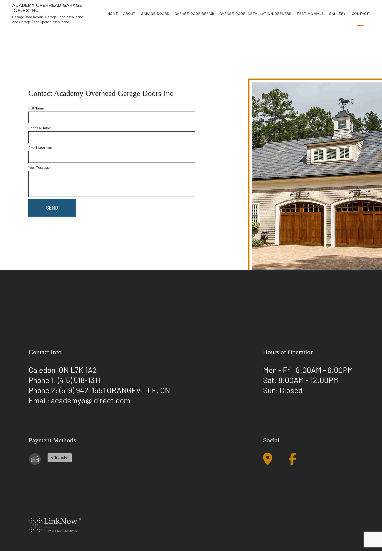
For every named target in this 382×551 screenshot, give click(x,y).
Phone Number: (40, 128)
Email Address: (40, 147)
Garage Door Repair (194, 13)
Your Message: (39, 167)
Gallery (337, 13)
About (129, 13)
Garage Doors (155, 13)
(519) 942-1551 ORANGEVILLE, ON (114, 390)
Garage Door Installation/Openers (255, 13)
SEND (52, 208)
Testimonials (310, 13)
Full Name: (36, 108)
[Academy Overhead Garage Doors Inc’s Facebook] (293, 461)
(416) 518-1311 (79, 380)
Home (112, 13)
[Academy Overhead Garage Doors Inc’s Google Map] (267, 461)
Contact (360, 13)
